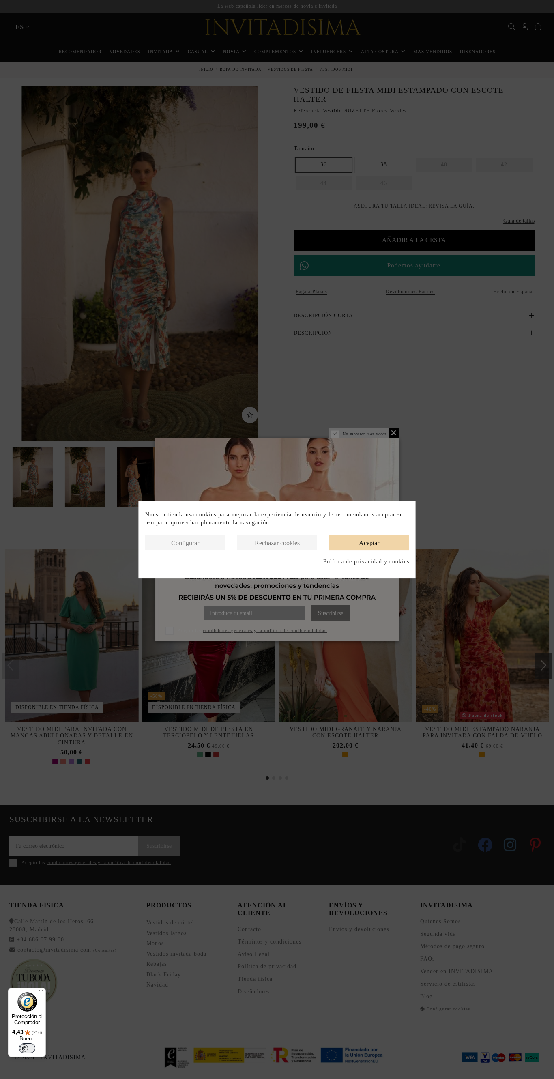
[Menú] (41, 992)
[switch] (27, 1048)
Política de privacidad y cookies (366, 562)
